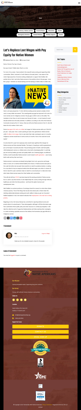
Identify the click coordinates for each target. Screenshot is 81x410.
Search (75, 49)
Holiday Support (50, 35)
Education (51, 31)
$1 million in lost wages (13, 134)
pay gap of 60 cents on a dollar (16, 129)
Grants (61, 35)
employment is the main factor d (40, 196)
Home (40, 18)
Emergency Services (24, 35)
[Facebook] (13, 300)
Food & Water (41, 31)
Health (60, 31)
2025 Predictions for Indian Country (64, 74)
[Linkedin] (21, 300)
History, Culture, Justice (26, 31)
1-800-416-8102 (19, 318)
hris (16, 233)
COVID (17, 177)
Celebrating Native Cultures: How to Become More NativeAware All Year (64, 79)
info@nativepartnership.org (22, 315)
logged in (12, 255)
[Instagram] (17, 300)
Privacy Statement (47, 405)
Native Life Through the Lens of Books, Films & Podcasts (65, 70)
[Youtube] (25, 300)
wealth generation (39, 155)
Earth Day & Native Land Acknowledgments (63, 66)
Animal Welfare (37, 35)
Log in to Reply (46, 233)
